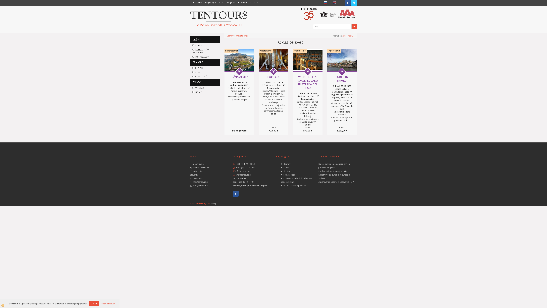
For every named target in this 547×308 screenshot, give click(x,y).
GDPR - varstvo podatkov (295, 185)
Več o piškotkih (108, 303)
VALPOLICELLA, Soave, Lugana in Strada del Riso (307, 82)
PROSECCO (273, 77)
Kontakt (287, 171)
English (334, 2)
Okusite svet (242, 35)
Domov (229, 35)
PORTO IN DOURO (342, 78)
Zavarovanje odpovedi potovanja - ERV (336, 182)
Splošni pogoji (289, 174)
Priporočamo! (231, 50)
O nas (286, 167)
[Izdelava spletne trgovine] (213, 203)
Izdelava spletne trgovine (200, 203)
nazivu (350, 36)
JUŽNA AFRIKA (239, 77)
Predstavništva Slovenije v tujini (332, 171)
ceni (344, 36)
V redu (94, 303)
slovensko (325, 2)
